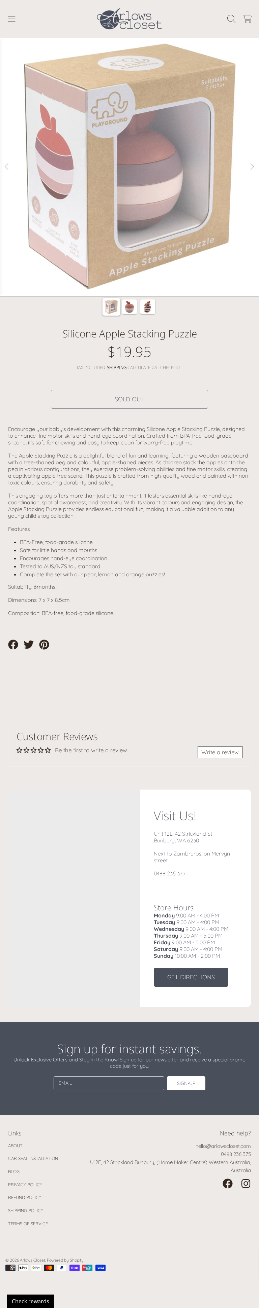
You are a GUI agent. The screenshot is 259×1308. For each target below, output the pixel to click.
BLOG (14, 1171)
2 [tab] (129, 277)
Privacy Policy (25, 1184)
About (15, 1145)
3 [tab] (139, 277)
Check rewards (30, 1301)
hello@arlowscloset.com (223, 1146)
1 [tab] (119, 277)
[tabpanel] (129, 167)
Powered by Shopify (65, 1260)
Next (252, 167)
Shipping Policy (25, 1210)
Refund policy (24, 1197)
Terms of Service (28, 1223)
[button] (11, 18)
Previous (7, 167)
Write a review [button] (220, 752)
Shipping (116, 367)
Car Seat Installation (33, 1158)
